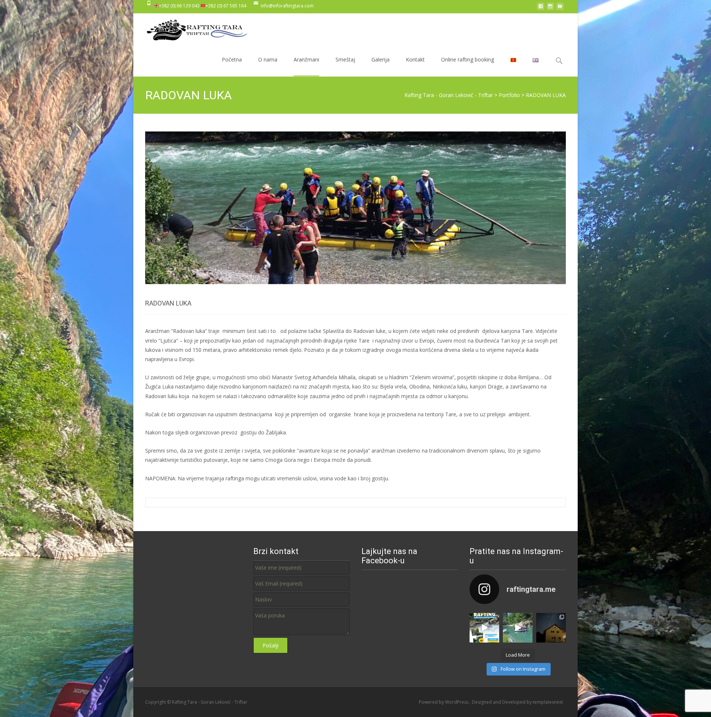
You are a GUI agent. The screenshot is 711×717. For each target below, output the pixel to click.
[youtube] (560, 8)
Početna (232, 59)
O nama (267, 59)
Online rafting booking (467, 59)
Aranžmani (306, 59)
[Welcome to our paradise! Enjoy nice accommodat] (551, 628)
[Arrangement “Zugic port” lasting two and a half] (518, 628)
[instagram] (550, 8)
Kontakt (415, 59)
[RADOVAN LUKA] (355, 207)
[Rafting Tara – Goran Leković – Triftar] (191, 28)
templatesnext (548, 702)
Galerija (380, 59)
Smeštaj (345, 59)
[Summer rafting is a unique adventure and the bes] (484, 628)
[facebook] (540, 8)
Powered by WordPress (444, 702)
